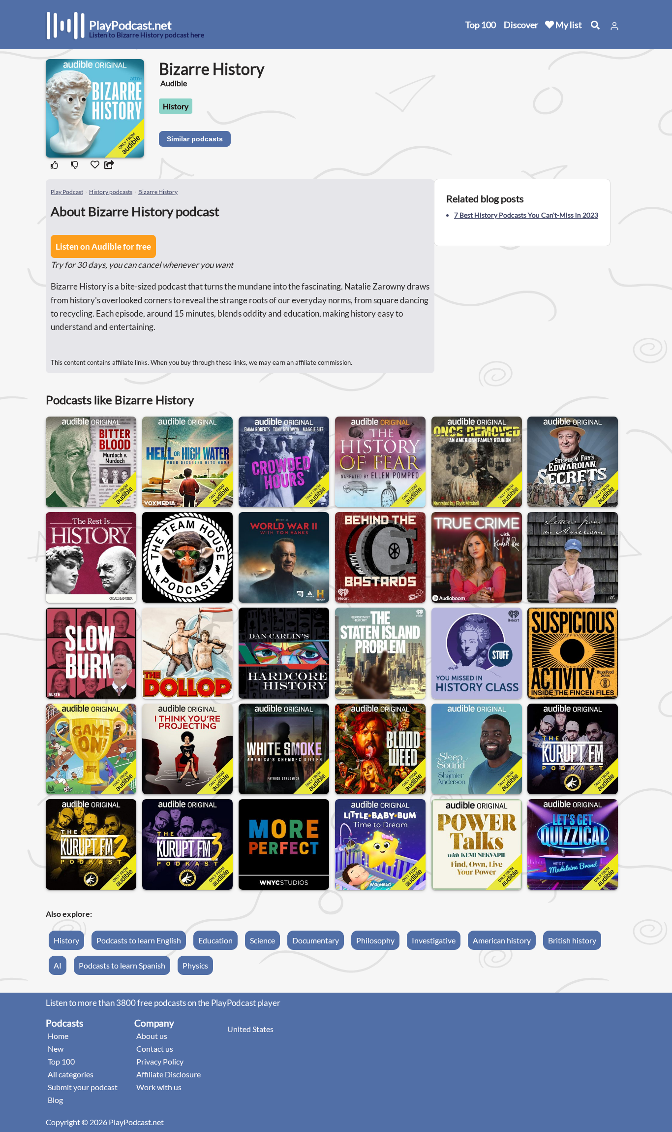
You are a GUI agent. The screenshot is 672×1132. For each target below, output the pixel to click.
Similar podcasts (195, 139)
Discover (521, 24)
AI (57, 965)
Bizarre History (158, 191)
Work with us (159, 1087)
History (175, 106)
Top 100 (480, 24)
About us (151, 1035)
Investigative (434, 940)
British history (572, 940)
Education (215, 940)
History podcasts (110, 191)
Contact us (154, 1048)
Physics (195, 965)
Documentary (315, 940)
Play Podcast (67, 191)
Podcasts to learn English (138, 940)
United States (250, 1029)
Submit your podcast (83, 1087)
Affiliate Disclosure (168, 1074)
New (55, 1048)
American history (502, 940)
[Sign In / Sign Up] (614, 26)
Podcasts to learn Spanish (122, 965)
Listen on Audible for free (103, 246)
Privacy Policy (159, 1061)
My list (568, 24)
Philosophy (375, 940)
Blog (55, 1099)
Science (262, 940)
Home (58, 1035)
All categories (70, 1074)
